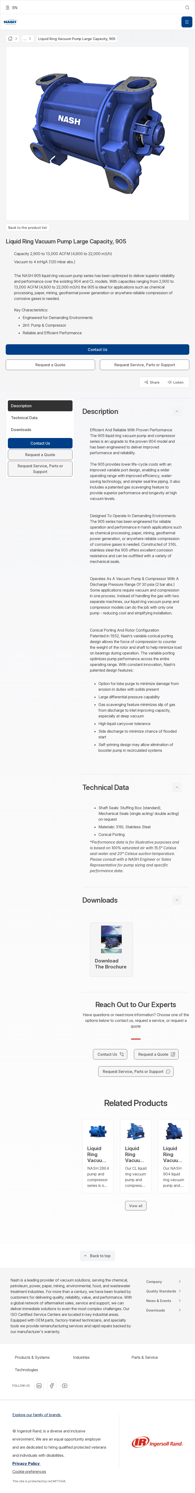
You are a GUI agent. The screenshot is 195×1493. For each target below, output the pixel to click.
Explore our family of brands (37, 1414)
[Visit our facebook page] (51, 1385)
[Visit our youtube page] (64, 1385)
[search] (187, 7)
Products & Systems (32, 1357)
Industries (81, 1357)
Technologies (26, 1369)
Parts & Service (145, 1357)
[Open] (186, 21)
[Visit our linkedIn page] (39, 1385)
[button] (135, 411)
